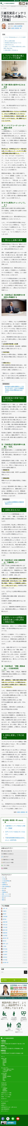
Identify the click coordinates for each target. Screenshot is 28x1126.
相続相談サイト (9, 1029)
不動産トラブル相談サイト (18, 1030)
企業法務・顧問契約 (7, 1076)
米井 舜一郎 (5, 962)
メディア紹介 (6, 865)
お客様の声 (5, 1071)
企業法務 (4, 1061)
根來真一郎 (4, 26)
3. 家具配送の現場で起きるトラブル (12, 42)
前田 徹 (4, 919)
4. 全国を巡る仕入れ (9, 44)
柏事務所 (4, 1089)
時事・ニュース (5, 894)
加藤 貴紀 (5, 932)
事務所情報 (4, 1085)
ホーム (3, 1056)
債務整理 (4, 1062)
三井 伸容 (5, 927)
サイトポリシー (5, 1111)
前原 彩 (4, 913)
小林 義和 (5, 916)
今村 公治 (5, 924)
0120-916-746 (20, 3)
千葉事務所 (5, 1088)
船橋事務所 (5, 1090)
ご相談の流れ (23, 998)
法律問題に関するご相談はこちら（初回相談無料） (14, 990)
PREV (5, 980)
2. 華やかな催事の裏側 (9, 41)
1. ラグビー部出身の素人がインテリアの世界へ (15, 38)
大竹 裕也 (5, 960)
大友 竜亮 (5, 935)
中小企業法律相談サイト (14, 1019)
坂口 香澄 (5, 951)
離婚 (3, 899)
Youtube (18, 1118)
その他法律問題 (5, 880)
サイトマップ (24, 0)
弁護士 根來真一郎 (16, 28)
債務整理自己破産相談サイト (23, 1019)
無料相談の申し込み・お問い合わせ (9, 1107)
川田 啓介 (5, 957)
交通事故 (4, 884)
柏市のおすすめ (5, 896)
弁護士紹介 (4, 1083)
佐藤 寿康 (5, 922)
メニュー (27, 4)
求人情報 (8, 1122)
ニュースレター (5, 1101)
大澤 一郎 (5, 908)
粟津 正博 (5, 930)
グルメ (3, 877)
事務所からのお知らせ (8, 853)
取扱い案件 (4, 1058)
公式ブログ (5, 856)
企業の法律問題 (18, 26)
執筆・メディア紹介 (6, 1096)
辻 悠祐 (4, 946)
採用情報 (5, 868)
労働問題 (4, 892)
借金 (3, 890)
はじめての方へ (5, 1067)
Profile (24, 908)
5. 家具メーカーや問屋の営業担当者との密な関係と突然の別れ (15, 47)
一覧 (14, 980)
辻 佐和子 (5, 954)
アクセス (17, 0)
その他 (3, 879)
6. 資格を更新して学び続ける (11, 50)
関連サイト (4, 1105)
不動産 (3, 882)
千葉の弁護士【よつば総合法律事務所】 (7, 3)
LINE (12, 1118)
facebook (2, 1118)
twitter (7, 1118)
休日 (3, 888)
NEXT (23, 980)
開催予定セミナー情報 (8, 859)
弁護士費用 (4, 1073)
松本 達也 (5, 949)
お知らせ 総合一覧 (7, 851)
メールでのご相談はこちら (12, 998)
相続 (3, 898)
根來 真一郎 (5, 938)
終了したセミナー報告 (8, 862)
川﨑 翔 (4, 911)
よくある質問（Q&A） (7, 1070)
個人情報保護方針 (5, 1109)
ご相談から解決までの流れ (8, 1069)
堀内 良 (4, 941)
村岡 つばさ (5, 943)
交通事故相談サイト (4, 1018)
